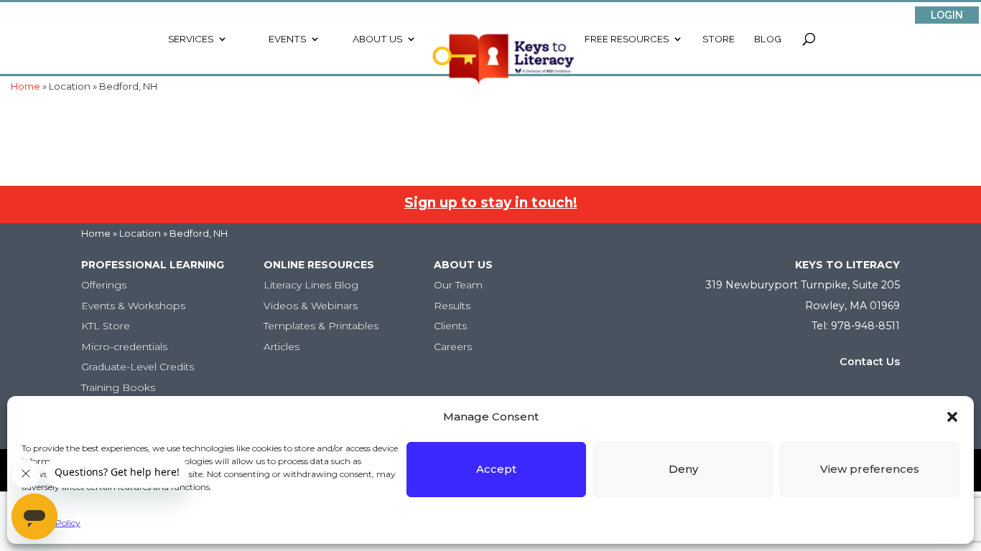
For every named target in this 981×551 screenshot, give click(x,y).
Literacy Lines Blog (311, 284)
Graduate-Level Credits (137, 366)
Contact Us (870, 361)
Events (287, 39)
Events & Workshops (133, 305)
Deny (683, 469)
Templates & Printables (321, 325)
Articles (281, 346)
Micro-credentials (124, 346)
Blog (767, 39)
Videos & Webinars (311, 305)
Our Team (458, 284)
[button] (952, 417)
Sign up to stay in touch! (490, 202)
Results (452, 305)
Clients (450, 325)
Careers (453, 346)
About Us (377, 39)
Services (190, 39)
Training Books (118, 387)
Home (96, 233)
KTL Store (105, 325)
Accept (496, 469)
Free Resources (627, 39)
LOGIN (947, 15)
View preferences (869, 469)
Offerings (103, 284)
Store (718, 39)
